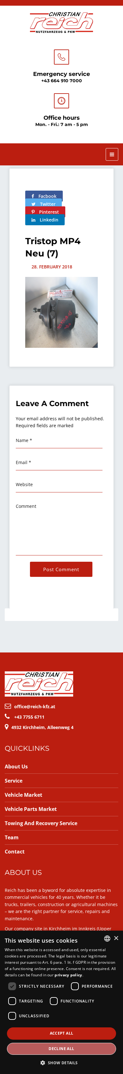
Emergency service (61, 74)
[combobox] (107, 938)
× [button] (116, 938)
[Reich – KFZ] (61, 21)
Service (13, 780)
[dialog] (61, 1002)
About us (16, 766)
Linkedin (48, 220)
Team (12, 837)
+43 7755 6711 (29, 717)
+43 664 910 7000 (61, 80)
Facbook (46, 196)
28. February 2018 (52, 267)
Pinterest (48, 212)
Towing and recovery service (41, 823)
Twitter (47, 204)
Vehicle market (23, 794)
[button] (61, 1063)
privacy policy (68, 975)
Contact (15, 851)
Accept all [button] (61, 1033)
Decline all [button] (61, 1048)
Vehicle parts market (31, 809)
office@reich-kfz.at (34, 706)
